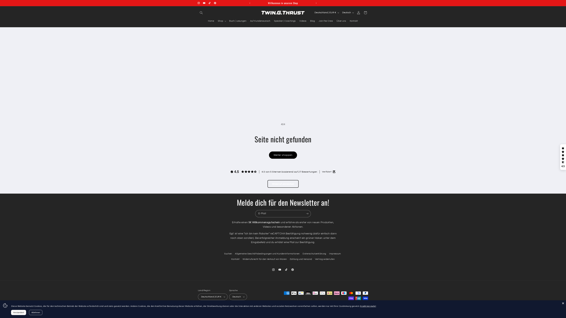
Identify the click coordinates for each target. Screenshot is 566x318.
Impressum (335, 254)
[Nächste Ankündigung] (316, 3)
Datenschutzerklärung (314, 254)
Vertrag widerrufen (325, 259)
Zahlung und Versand (301, 259)
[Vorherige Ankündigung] (250, 3)
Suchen (228, 254)
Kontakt (235, 259)
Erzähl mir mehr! (368, 306)
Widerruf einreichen (283, 183)
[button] (201, 12)
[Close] (563, 303)
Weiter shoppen (283, 155)
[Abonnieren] (307, 213)
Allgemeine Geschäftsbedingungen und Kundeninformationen (267, 254)
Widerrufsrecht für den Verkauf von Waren (265, 259)
